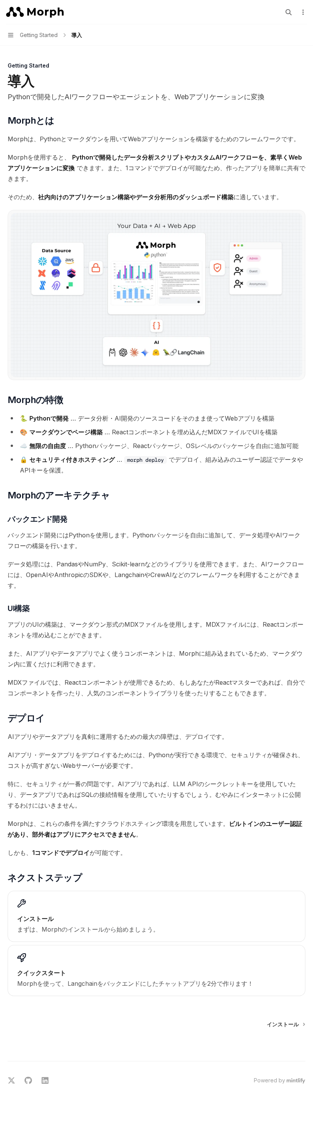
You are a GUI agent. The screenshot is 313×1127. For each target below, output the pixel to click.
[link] (156, 916)
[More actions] (303, 12)
